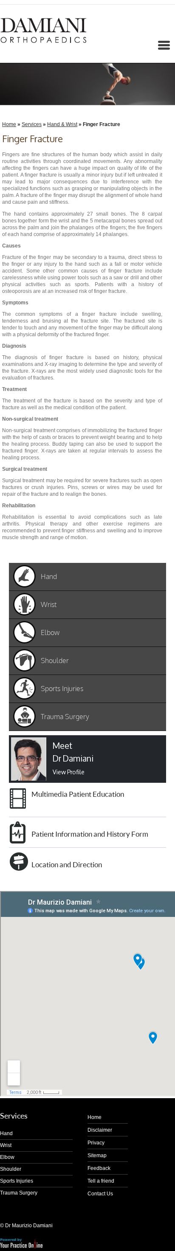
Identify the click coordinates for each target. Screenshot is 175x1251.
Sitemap (97, 1155)
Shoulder (10, 1169)
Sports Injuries (16, 1181)
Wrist (5, 1145)
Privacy (96, 1143)
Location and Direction (66, 864)
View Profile (69, 772)
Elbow (7, 1157)
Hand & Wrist (62, 124)
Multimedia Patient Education (77, 794)
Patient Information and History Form (89, 833)
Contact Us (100, 1194)
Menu (9, 48)
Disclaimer (100, 1130)
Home (9, 124)
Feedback (99, 1168)
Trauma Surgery (18, 1193)
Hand (6, 1133)
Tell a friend (101, 1181)
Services (32, 124)
